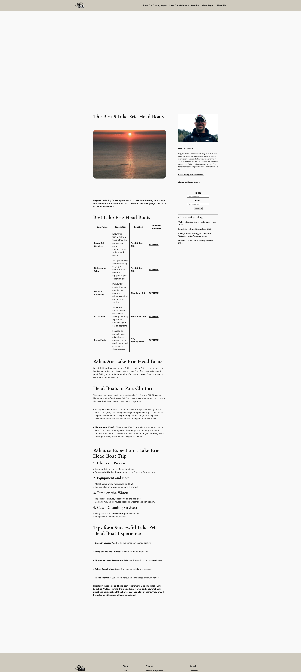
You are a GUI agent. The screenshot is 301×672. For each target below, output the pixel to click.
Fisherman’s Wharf (104, 427)
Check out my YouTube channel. (191, 175)
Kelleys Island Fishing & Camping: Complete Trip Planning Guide (194, 234)
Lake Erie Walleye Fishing (105, 589)
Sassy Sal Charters (104, 409)
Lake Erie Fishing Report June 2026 (194, 229)
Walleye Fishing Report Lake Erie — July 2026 (197, 223)
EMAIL (198, 200)
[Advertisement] (150, 29)
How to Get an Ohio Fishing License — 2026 (196, 242)
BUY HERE (153, 244)
